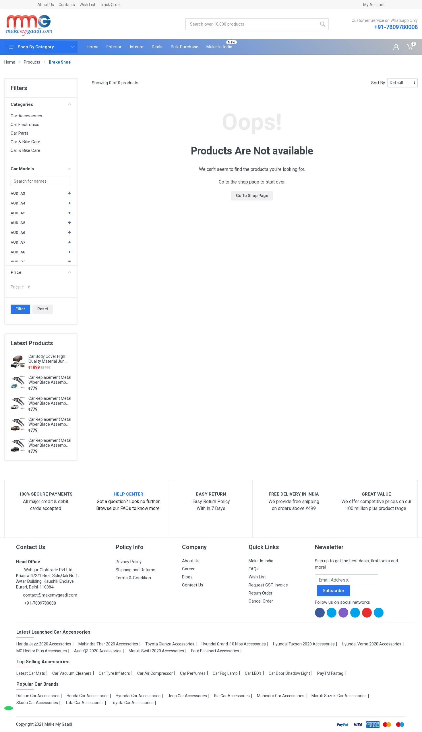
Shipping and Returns (135, 569)
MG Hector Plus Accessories (41, 651)
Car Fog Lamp (225, 673)
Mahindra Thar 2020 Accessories (108, 644)
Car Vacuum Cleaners (72, 673)
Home (9, 62)
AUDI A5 (18, 213)
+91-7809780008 (396, 27)
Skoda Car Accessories (37, 702)
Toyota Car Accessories (132, 702)
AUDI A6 (18, 232)
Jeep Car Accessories (187, 695)
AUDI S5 (18, 222)
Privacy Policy (129, 561)
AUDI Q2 (18, 261)
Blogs (187, 577)
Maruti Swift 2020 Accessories (156, 651)
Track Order (110, 5)
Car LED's (253, 673)
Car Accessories (26, 116)
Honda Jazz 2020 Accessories (43, 644)
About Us (45, 5)
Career (188, 569)
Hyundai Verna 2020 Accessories (371, 644)
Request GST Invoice (268, 585)
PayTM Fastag (330, 673)
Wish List (87, 5)
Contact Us (192, 585)
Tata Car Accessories (84, 702)
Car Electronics (25, 124)
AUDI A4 (18, 203)
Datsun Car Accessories (37, 695)
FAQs (254, 569)
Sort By (378, 82)
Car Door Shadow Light (289, 673)
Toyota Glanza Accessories (169, 644)
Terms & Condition (133, 577)
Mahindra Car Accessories (280, 695)
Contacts (67, 5)
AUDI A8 (18, 252)
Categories (22, 104)
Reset (42, 309)
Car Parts (19, 133)
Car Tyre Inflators (114, 673)
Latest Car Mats (30, 673)
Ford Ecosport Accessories (215, 651)
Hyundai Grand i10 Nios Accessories (234, 644)
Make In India (261, 560)
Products (32, 62)
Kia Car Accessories (232, 695)
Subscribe (333, 590)
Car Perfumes (193, 673)
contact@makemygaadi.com (50, 595)
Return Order (260, 593)
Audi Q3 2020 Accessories (97, 651)
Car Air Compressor (155, 673)
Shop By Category (36, 46)
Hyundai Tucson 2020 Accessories (304, 644)
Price (16, 272)
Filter (20, 309)
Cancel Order (261, 601)
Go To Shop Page (252, 195)
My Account (374, 5)
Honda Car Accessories (88, 695)
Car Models (22, 168)
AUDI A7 (18, 242)
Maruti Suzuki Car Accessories (339, 695)
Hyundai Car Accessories (138, 695)
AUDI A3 (18, 193)
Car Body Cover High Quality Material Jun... (47, 359)
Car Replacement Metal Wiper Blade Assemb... (49, 380)
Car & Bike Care (25, 141)
